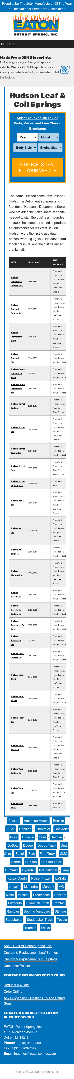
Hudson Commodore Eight (16, 336)
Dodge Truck (46, 845)
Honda (16, 861)
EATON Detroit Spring (37, 26)
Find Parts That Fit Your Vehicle (37, 167)
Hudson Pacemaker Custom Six (16, 609)
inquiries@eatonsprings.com (35, 1053)
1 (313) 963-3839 (28, 1042)
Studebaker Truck (40, 919)
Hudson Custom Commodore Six (18, 388)
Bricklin (58, 820)
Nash (10, 894)
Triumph (30, 927)
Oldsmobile (41, 894)
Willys (45, 927)
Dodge (28, 845)
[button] (5, 44)
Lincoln (14, 886)
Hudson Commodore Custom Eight (17, 281)
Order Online (13, 991)
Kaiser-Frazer (41, 878)
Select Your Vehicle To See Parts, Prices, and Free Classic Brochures (37, 123)
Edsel (19, 853)
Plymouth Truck (37, 903)
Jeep (65, 870)
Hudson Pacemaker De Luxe (17, 625)
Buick (10, 828)
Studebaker (14, 919)
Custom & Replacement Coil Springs (30, 959)
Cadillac (25, 828)
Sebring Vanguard (37, 911)
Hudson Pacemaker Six (16, 640)
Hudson (31, 861)
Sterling (60, 911)
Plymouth (15, 903)
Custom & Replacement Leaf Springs (31, 952)
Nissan (23, 894)
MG (61, 886)
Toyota (62, 919)
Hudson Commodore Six (16, 358)
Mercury (48, 886)
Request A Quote (16, 984)
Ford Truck (47, 853)
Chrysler (28, 837)
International (48, 870)
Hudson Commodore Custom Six (16, 309)
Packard (60, 894)
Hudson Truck (51, 861)
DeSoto (12, 845)
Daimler (56, 837)
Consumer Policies (17, 965)
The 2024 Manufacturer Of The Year (46, 3)
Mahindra (31, 886)
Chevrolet (43, 828)
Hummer (11, 870)
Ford (31, 853)
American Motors (36, 820)
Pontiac (59, 903)
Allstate (13, 820)
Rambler (13, 911)
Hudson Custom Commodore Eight (18, 373)
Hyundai (28, 870)
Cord (42, 837)
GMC (63, 853)
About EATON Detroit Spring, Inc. (28, 945)
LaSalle (61, 878)
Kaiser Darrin (17, 878)
